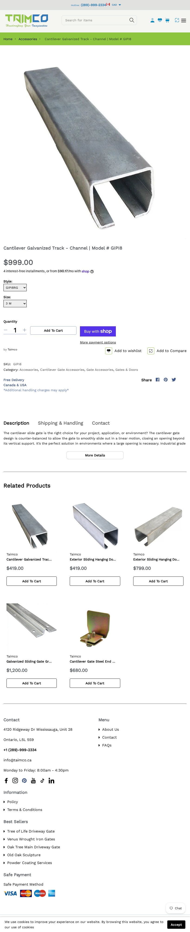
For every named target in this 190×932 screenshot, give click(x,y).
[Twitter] (173, 379)
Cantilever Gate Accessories (62, 370)
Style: (7, 281)
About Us (110, 729)
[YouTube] (33, 780)
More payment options (98, 342)
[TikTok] (42, 780)
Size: (7, 297)
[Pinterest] (165, 379)
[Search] (132, 20)
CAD (113, 4)
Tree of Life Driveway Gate (31, 831)
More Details (95, 455)
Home (8, 39)
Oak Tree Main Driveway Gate (33, 847)
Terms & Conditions (24, 809)
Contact (109, 737)
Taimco (12, 349)
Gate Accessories (99, 370)
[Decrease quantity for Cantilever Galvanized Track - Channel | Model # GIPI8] (5, 330)
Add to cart (53, 330)
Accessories (28, 39)
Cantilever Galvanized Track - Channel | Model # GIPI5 (49, 559)
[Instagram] (182, 379)
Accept (176, 924)
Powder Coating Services (29, 863)
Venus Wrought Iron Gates (31, 839)
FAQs (106, 745)
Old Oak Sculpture (24, 855)
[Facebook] (157, 379)
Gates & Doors (126, 370)
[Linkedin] (51, 780)
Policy (12, 802)
